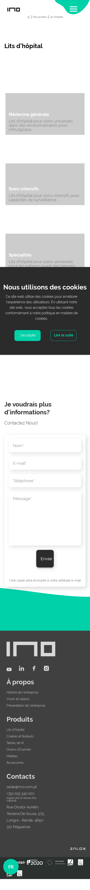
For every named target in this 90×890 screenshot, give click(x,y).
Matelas (12, 756)
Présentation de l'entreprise (26, 705)
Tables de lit (15, 743)
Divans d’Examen (19, 749)
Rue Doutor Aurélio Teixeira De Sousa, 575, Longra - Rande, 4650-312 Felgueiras (26, 817)
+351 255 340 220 (20, 793)
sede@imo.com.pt (22, 787)
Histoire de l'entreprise (22, 692)
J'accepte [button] (27, 335)
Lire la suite (63, 335)
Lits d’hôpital (15, 729)
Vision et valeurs (18, 699)
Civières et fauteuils (20, 736)
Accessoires (15, 762)
